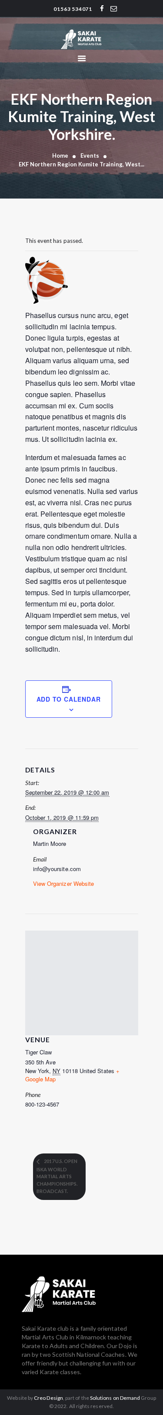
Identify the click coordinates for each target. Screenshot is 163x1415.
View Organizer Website (63, 883)
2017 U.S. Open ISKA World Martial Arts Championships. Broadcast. (57, 1176)
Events (89, 155)
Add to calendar (69, 699)
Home (60, 155)
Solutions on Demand (115, 1398)
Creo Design (48, 1398)
